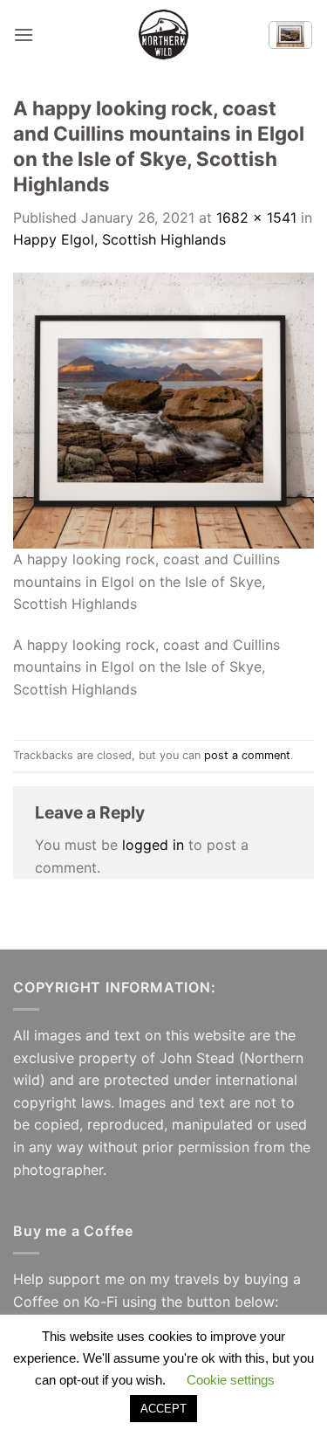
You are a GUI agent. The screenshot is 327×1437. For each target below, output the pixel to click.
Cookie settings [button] (231, 1379)
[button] (23, 34)
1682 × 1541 (256, 217)
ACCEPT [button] (163, 1408)
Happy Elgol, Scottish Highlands (119, 239)
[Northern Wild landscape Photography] (164, 34)
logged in (153, 844)
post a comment (247, 755)
